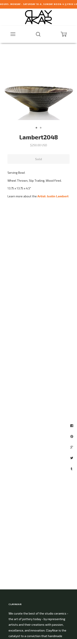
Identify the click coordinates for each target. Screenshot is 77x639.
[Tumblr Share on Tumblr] (72, 468)
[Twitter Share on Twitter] (72, 457)
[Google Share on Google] (72, 447)
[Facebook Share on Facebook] (72, 425)
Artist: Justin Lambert (52, 196)
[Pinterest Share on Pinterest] (72, 436)
